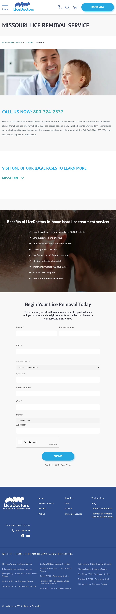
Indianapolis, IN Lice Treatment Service (94, 564)
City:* (19, 401)
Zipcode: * (21, 424)
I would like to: (23, 361)
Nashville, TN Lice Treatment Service (17, 581)
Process (42, 508)
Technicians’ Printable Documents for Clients (102, 515)
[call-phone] (60, 7)
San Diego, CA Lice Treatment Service (94, 574)
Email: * (19, 345)
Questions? (21, 373)
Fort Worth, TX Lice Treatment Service (94, 579)
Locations (29, 42)
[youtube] (28, 536)
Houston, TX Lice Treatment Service (55, 588)
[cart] (75, 7)
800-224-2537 (48, 111)
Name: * (20, 327)
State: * (19, 414)
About (41, 498)
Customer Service (73, 513)
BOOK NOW (97, 7)
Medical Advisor (46, 503)
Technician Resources (102, 508)
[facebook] (22, 535)
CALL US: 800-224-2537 (58, 465)
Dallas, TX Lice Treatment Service (54, 576)
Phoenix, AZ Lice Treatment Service (17, 564)
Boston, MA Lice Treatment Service (55, 564)
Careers (68, 508)
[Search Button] (67, 7)
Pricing (41, 513)
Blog (94, 503)
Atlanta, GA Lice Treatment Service (92, 569)
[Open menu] (5, 6)
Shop (67, 503)
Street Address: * (24, 387)
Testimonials (98, 498)
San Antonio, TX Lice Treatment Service (19, 586)
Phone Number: (67, 327)
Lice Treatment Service (12, 42)
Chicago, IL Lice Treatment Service (92, 584)
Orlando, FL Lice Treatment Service (17, 569)
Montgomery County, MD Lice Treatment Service (19, 574)
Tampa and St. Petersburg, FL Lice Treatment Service (54, 582)
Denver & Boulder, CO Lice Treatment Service (56, 569)
